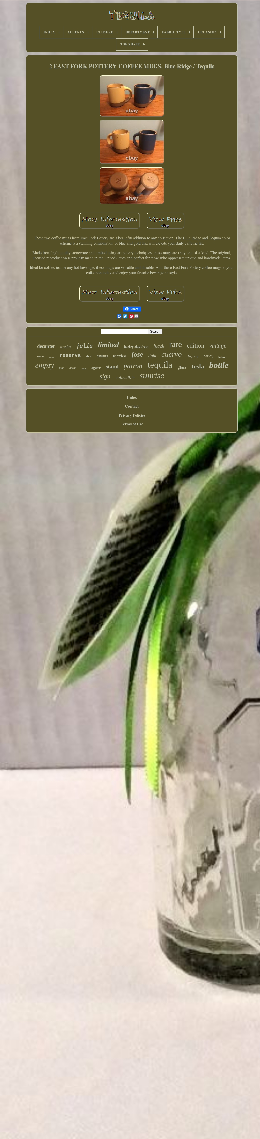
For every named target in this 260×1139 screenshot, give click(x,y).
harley (208, 356)
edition (195, 345)
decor (72, 368)
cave (51, 356)
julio (84, 346)
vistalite (65, 346)
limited (108, 344)
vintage (217, 345)
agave (96, 368)
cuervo (171, 354)
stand (112, 367)
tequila (160, 365)
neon (40, 356)
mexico (119, 355)
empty (44, 364)
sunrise (152, 375)
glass (182, 367)
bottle (219, 365)
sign (105, 376)
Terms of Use (132, 424)
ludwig (222, 356)
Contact (132, 406)
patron (133, 366)
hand (83, 368)
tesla (198, 366)
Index (132, 397)
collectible (125, 377)
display (192, 356)
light (152, 355)
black (159, 346)
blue (61, 368)
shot (89, 356)
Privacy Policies (132, 415)
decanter (46, 346)
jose (137, 354)
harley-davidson (136, 347)
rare (175, 344)
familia (102, 356)
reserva (70, 355)
